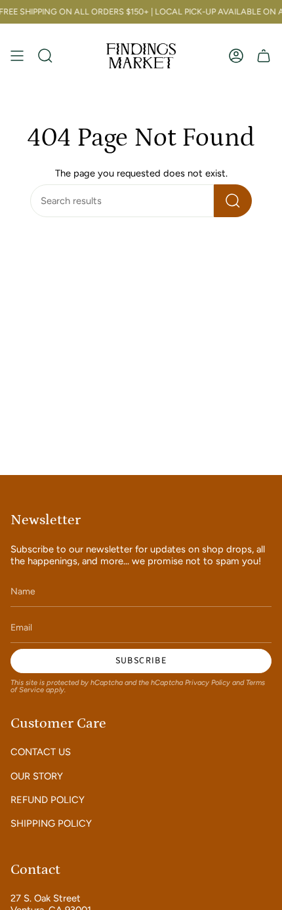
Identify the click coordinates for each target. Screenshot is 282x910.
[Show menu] (17, 55)
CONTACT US (40, 752)
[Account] (236, 55)
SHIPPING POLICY (51, 823)
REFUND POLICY (47, 800)
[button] (45, 55)
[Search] (233, 200)
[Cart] (264, 55)
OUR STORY (36, 776)
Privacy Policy (207, 682)
